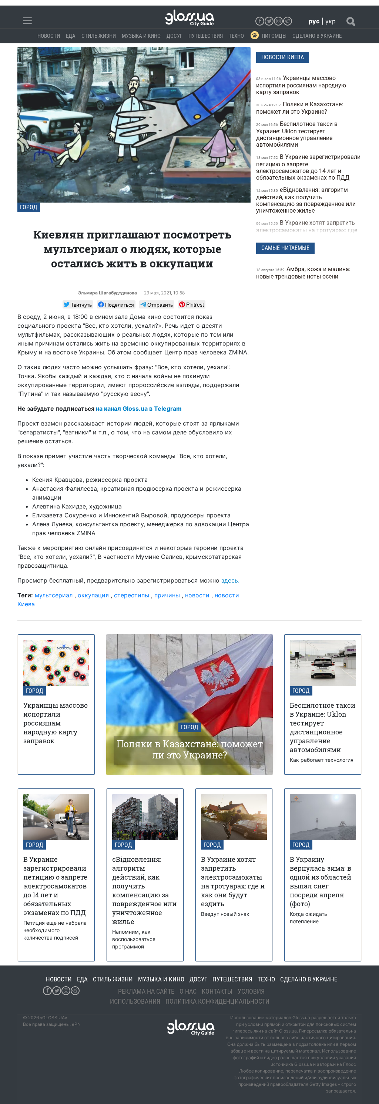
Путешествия (205, 36)
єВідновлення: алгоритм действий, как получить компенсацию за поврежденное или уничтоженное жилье (306, 200)
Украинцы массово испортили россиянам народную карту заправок (301, 85)
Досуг (174, 36)
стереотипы (131, 595)
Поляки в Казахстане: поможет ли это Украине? (299, 108)
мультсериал (54, 595)
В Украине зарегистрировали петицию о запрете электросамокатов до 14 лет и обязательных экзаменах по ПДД (308, 167)
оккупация (93, 595)
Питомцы (274, 36)
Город (28, 207)
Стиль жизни (98, 36)
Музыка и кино (141, 36)
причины (167, 595)
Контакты (217, 991)
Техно (236, 36)
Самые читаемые (285, 247)
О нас (188, 991)
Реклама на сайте (146, 991)
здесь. (230, 580)
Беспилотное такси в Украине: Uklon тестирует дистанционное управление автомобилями (297, 134)
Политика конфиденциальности (217, 1001)
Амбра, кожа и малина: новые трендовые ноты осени (303, 273)
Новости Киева (282, 57)
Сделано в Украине (317, 36)
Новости (48, 36)
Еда (71, 36)
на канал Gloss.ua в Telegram (139, 408)
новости (197, 595)
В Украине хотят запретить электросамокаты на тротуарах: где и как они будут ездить (306, 229)
